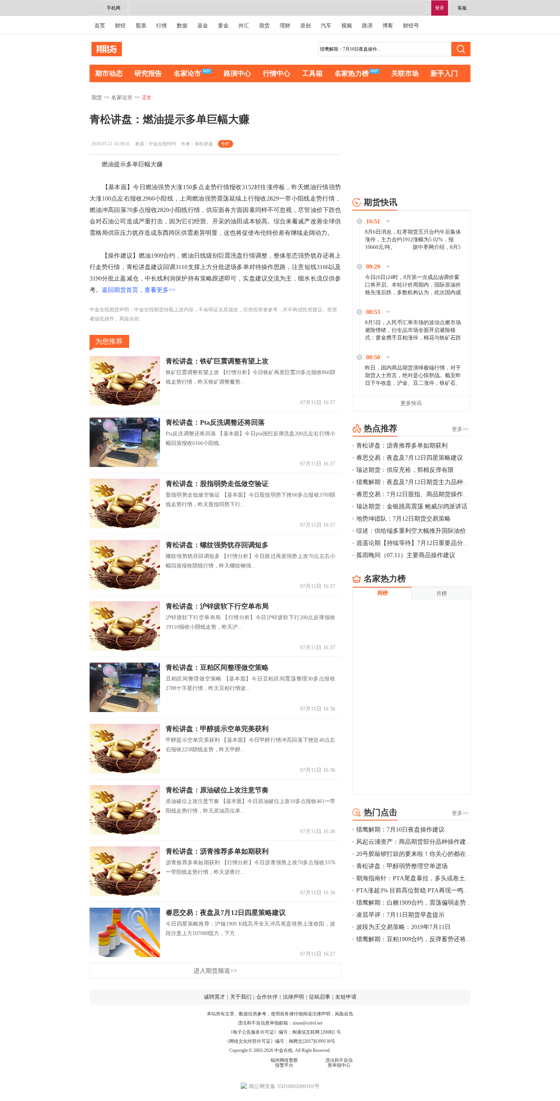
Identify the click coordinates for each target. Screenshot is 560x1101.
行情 (161, 26)
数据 (182, 26)
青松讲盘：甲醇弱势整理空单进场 (402, 866)
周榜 (382, 593)
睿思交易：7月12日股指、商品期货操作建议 (415, 494)
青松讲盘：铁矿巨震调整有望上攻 (217, 361)
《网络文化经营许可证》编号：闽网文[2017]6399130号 (280, 1041)
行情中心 (276, 73)
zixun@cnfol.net (307, 1023)
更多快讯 (411, 403)
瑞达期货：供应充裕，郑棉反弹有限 (405, 470)
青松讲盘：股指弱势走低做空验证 (217, 484)
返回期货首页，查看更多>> (139, 290)
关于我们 (240, 997)
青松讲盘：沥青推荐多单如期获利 (217, 851)
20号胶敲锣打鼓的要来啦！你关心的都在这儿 (417, 854)
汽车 (326, 26)
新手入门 (444, 73)
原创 (305, 26)
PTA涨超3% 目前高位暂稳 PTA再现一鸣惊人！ (419, 890)
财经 (120, 26)
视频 (346, 26)
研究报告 (148, 73)
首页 (99, 26)
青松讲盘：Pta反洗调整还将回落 (215, 422)
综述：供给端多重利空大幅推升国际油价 (411, 530)
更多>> (460, 429)
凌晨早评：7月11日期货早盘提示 (400, 914)
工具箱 (312, 73)
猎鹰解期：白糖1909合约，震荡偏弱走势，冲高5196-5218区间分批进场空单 (457, 902)
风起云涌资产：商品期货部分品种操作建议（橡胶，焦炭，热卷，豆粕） (453, 841)
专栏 (225, 144)
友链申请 (346, 997)
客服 (462, 8)
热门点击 (380, 812)
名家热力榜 (351, 73)
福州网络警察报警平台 (284, 1063)
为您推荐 (109, 341)
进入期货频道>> (215, 970)
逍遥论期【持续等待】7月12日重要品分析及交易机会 (427, 543)
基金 (202, 26)
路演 (367, 26)
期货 (264, 26)
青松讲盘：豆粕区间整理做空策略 (217, 667)
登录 (439, 8)
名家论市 (187, 73)
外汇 (243, 26)
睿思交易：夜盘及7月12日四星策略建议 (226, 912)
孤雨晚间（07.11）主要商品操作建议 (405, 555)
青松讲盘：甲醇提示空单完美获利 (217, 729)
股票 (141, 26)
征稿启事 (319, 997)
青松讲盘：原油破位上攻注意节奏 (217, 790)
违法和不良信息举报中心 (339, 1063)
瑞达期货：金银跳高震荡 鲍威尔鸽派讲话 (411, 506)
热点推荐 (380, 428)
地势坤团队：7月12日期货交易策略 (403, 518)
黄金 (223, 26)
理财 (285, 26)
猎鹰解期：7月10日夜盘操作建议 (400, 829)
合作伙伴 (267, 997)
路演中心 (237, 73)
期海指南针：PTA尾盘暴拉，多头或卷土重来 (416, 878)
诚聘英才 (214, 997)
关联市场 (405, 73)
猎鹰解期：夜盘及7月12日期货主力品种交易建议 (421, 482)
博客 (387, 26)
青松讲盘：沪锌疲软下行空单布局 (217, 606)
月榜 (441, 593)
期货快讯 (380, 202)
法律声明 (293, 997)
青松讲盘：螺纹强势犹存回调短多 (217, 545)
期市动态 (109, 73)
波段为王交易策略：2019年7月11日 (403, 927)
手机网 (113, 8)
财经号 (411, 26)
